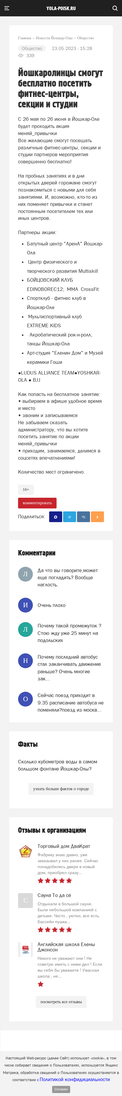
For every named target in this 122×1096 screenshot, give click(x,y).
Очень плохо (51, 605)
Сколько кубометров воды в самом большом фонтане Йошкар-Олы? (57, 765)
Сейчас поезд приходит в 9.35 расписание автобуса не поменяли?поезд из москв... (71, 702)
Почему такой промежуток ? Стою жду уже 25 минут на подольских (69, 633)
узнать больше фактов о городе (61, 789)
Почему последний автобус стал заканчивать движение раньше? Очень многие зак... (69, 668)
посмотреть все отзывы (61, 1002)
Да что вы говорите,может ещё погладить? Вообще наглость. (68, 577)
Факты (28, 744)
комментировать (37, 503)
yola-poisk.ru (61, 9)
